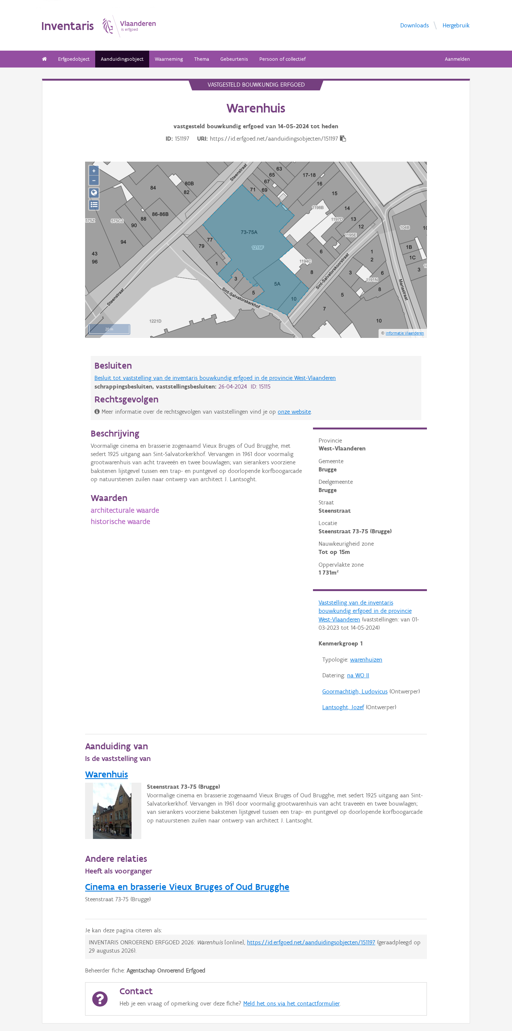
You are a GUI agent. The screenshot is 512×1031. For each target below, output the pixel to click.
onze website (294, 411)
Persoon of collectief (282, 59)
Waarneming (169, 59)
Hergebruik (456, 25)
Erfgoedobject (74, 59)
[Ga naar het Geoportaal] (94, 193)
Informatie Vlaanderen (405, 333)
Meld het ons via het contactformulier (291, 1003)
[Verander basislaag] (94, 205)
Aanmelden (457, 59)
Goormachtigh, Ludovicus (355, 691)
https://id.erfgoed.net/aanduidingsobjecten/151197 (311, 942)
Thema (201, 59)
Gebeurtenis (234, 59)
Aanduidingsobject (122, 59)
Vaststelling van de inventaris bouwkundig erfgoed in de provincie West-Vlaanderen (365, 611)
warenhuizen (366, 659)
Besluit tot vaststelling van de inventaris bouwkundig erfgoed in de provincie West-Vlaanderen (215, 377)
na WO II (358, 675)
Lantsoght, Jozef (343, 707)
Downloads (414, 25)
